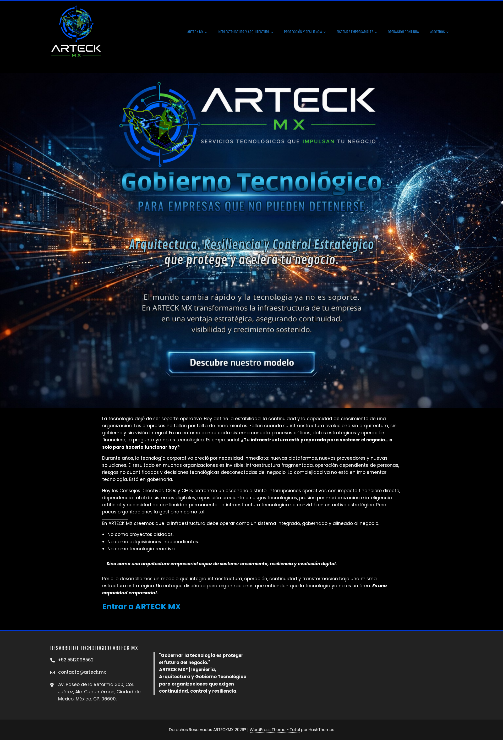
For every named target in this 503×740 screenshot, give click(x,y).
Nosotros (437, 31)
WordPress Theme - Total (275, 729)
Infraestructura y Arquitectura (244, 31)
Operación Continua (403, 31)
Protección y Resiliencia (303, 31)
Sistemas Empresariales (354, 31)
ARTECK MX (195, 31)
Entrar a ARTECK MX (141, 606)
